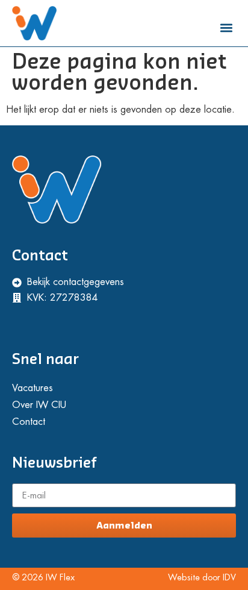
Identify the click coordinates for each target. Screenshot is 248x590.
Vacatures (32, 388)
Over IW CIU (39, 405)
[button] (226, 27)
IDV (229, 577)
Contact (28, 422)
